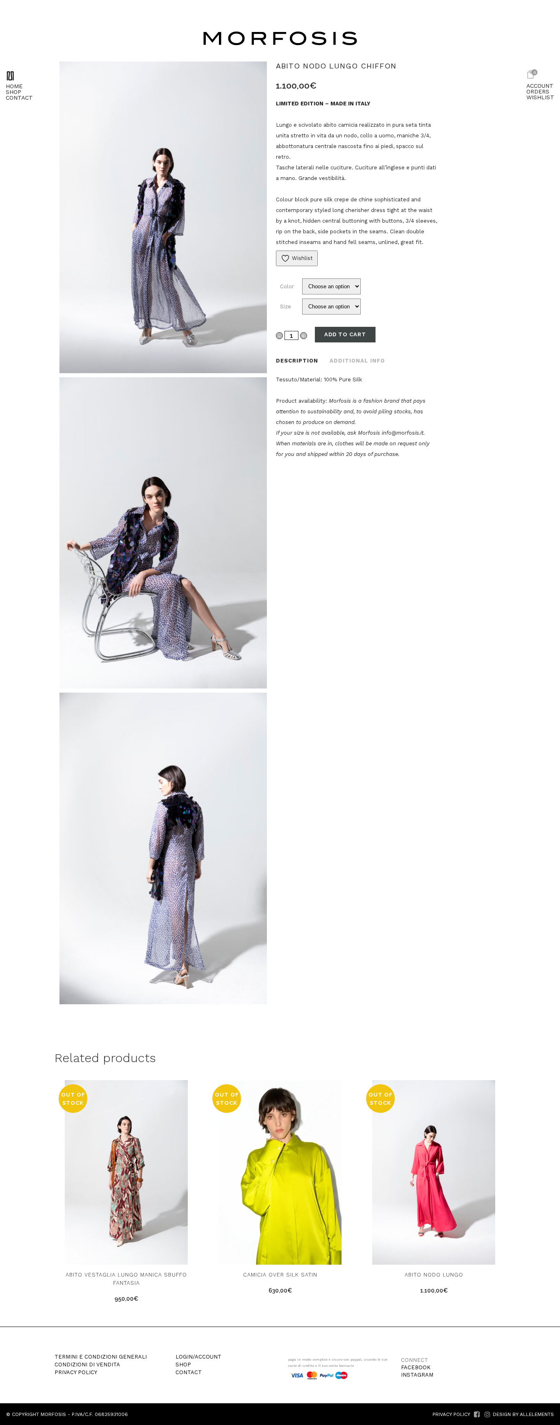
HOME (14, 86)
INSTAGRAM (417, 1375)
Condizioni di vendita (87, 1364)
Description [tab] (297, 361)
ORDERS (537, 91)
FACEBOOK (415, 1367)
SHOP (13, 92)
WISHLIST (540, 97)
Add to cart (345, 334)
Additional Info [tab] (357, 361)
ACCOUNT (539, 85)
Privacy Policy (76, 1372)
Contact (188, 1372)
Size (285, 306)
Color (287, 286)
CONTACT (19, 97)
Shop (183, 1364)
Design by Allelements (523, 1414)
